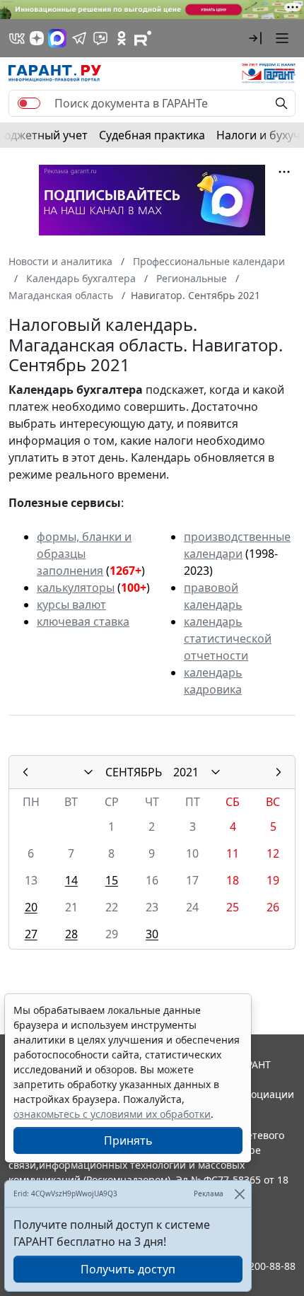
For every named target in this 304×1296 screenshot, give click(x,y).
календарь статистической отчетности (227, 638)
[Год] (215, 772)
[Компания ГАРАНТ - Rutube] (142, 38)
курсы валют (71, 604)
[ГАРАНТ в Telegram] (79, 38)
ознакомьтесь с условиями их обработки (112, 1114)
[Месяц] (88, 772)
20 (31, 907)
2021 (186, 772)
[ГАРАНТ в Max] (57, 38)
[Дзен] (37, 38)
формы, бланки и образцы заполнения (84, 553)
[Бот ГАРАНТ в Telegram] (100, 38)
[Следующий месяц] (278, 772)
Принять (128, 1140)
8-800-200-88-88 (257, 1266)
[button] (255, 38)
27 (31, 934)
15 (111, 880)
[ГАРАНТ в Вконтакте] (16, 38)
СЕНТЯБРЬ (133, 772)
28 (71, 934)
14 (71, 880)
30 (152, 934)
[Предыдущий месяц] (25, 772)
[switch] (29, 103)
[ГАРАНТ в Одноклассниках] (121, 38)
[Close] (239, 1193)
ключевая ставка (83, 621)
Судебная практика (152, 135)
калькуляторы (76, 587)
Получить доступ (128, 1269)
